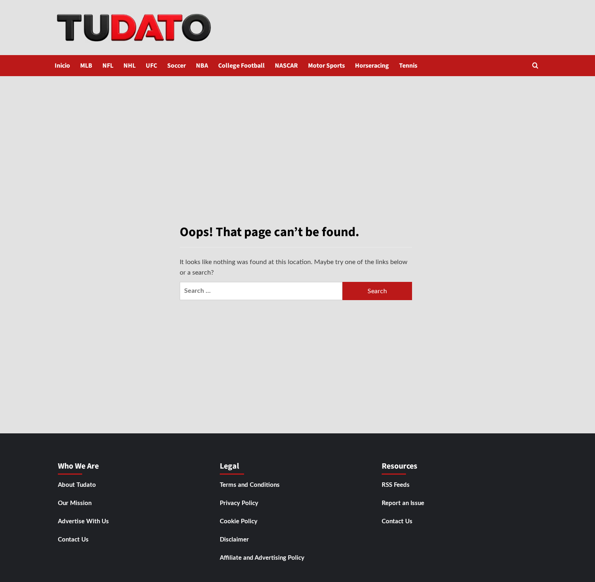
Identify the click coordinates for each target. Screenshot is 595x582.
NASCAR (286, 65)
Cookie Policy (238, 521)
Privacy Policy (239, 503)
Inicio (62, 65)
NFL (107, 65)
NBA (202, 65)
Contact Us (73, 540)
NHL (129, 65)
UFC (151, 65)
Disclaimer (234, 540)
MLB (86, 65)
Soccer (176, 65)
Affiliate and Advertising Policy (262, 558)
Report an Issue (403, 503)
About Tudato (77, 485)
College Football (241, 65)
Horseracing (372, 65)
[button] (535, 65)
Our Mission (74, 503)
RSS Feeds (396, 485)
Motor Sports (326, 65)
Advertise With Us (83, 521)
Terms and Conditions (250, 485)
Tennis (408, 65)
